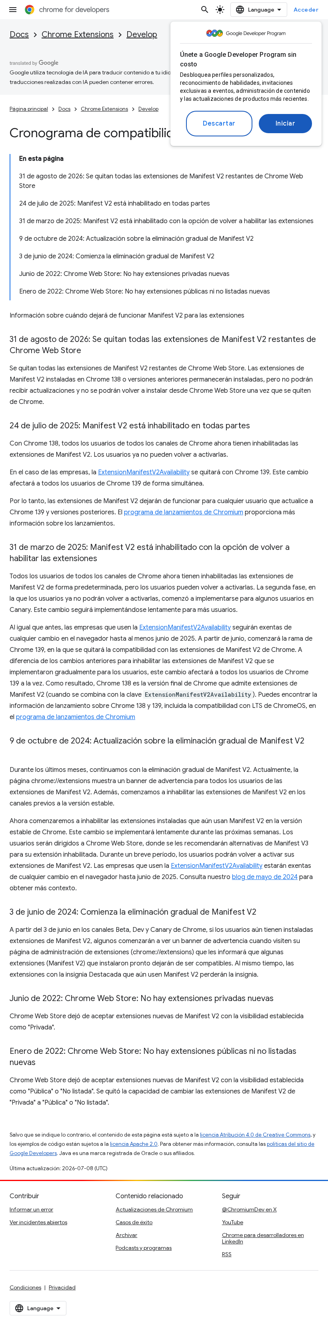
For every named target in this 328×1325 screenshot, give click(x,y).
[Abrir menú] (13, 9)
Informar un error (31, 1209)
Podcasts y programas (144, 1247)
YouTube (232, 1222)
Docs (19, 35)
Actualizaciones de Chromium (154, 1209)
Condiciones (25, 1287)
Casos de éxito (134, 1222)
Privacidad (62, 1287)
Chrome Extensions (78, 35)
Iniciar (286, 124)
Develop (141, 35)
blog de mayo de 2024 (265, 877)
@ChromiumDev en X (249, 1209)
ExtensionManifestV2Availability (144, 472)
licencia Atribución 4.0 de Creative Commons (255, 1134)
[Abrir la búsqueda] (205, 9)
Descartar (219, 124)
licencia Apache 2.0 (134, 1144)
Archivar (126, 1235)
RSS (227, 1254)
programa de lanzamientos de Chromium (183, 512)
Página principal (29, 109)
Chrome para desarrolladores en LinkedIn (263, 1238)
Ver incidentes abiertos (38, 1222)
